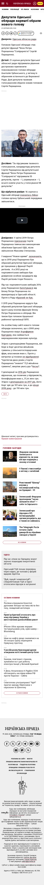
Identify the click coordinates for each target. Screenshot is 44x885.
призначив (20, 241)
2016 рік (22, 372)
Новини (5, 9)
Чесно (35, 366)
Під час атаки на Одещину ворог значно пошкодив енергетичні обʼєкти (20, 561)
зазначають (35, 256)
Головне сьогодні (12, 448)
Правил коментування (11, 439)
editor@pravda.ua (28, 861)
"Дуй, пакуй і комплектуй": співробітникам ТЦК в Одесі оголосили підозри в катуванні (20, 581)
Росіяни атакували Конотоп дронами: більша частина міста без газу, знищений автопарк (21, 605)
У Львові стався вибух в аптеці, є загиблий (30, 470)
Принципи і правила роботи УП (22, 767)
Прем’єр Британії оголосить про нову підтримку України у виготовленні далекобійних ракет (21, 617)
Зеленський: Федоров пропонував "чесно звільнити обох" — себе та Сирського (30, 500)
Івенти (29, 759)
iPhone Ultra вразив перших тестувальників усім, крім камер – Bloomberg (21, 629)
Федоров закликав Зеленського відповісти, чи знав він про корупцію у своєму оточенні (28, 457)
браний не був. (25, 297)
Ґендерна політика (27, 764)
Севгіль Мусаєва (30, 857)
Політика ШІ (13, 764)
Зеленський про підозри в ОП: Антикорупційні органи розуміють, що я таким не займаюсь (30, 515)
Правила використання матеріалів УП (21, 762)
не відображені (30, 356)
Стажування (30, 770)
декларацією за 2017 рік (22, 382)
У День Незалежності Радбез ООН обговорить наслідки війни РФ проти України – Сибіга (21, 673)
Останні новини (12, 598)
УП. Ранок (25, 9)
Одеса (5, 394)
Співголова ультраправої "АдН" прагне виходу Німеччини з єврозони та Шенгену (20, 685)
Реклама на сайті (18, 759)
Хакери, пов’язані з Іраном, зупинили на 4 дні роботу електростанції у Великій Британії (21, 661)
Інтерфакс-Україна (16, 815)
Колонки (35, 9)
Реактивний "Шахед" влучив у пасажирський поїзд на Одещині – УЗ (29, 486)
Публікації (14, 9)
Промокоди (22, 773)
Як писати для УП (16, 770)
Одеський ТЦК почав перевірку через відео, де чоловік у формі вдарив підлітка (20, 571)
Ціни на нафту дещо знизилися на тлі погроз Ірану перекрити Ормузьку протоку (21, 640)
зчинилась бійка (29, 195)
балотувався (26, 288)
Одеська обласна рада (24, 39)
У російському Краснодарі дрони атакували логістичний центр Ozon (21, 651)
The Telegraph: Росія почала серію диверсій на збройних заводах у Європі (30, 531)
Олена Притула (30, 859)
